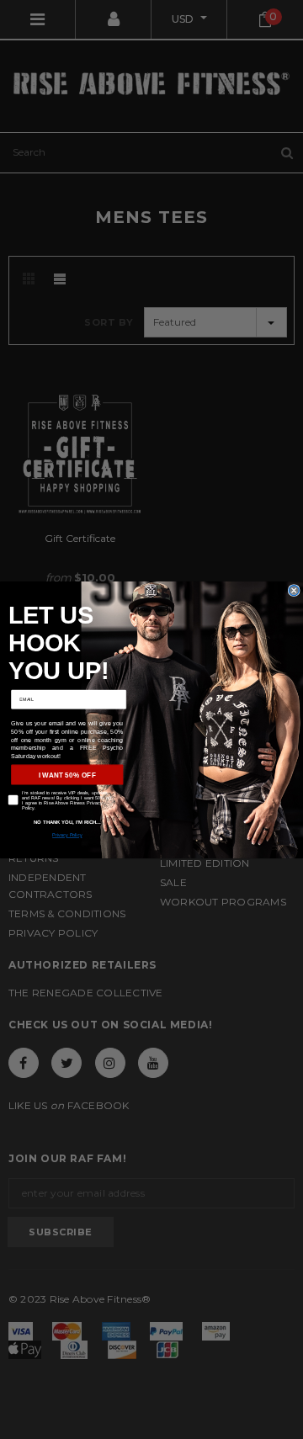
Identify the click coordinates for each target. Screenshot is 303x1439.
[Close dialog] (294, 590)
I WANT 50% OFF (67, 774)
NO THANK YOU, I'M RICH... (67, 822)
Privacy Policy (67, 834)
